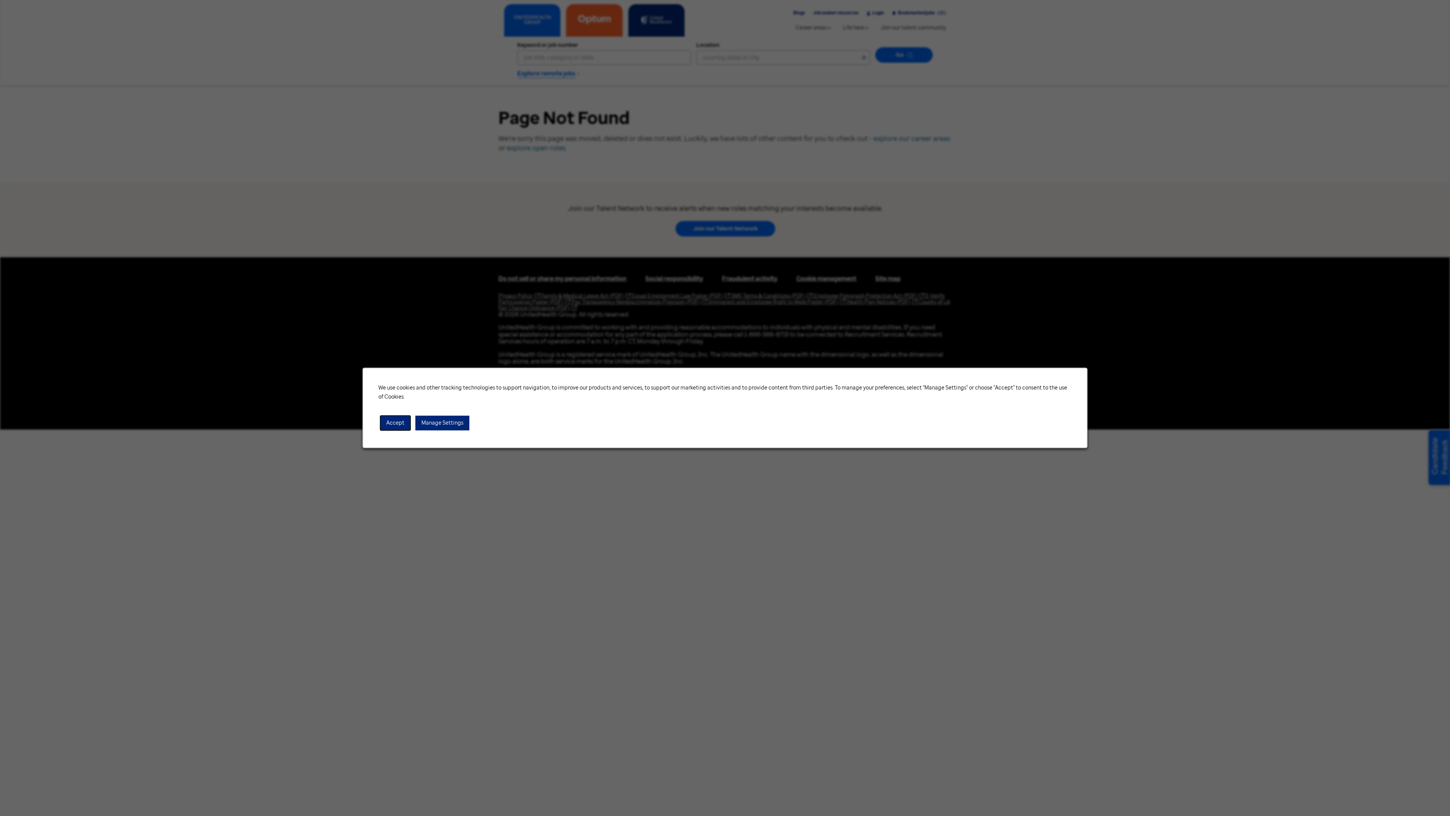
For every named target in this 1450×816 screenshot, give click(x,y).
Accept (395, 423)
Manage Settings (442, 423)
